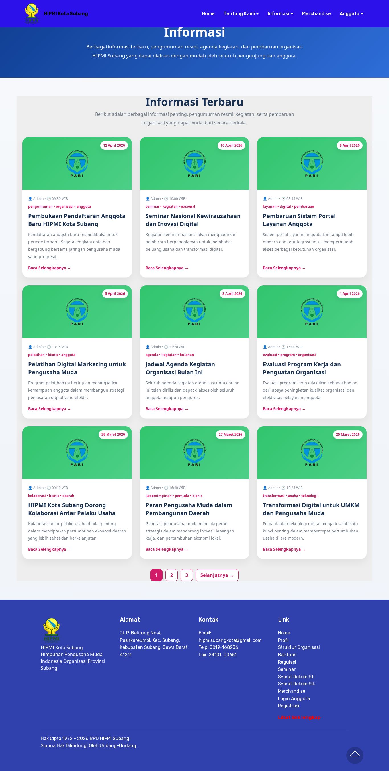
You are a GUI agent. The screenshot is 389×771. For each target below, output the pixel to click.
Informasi (278, 13)
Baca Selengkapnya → (49, 267)
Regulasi (287, 662)
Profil (283, 640)
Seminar (287, 669)
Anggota (349, 13)
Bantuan (287, 654)
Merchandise (316, 13)
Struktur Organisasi (299, 647)
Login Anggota (294, 698)
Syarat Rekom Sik (296, 683)
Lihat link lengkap (299, 717)
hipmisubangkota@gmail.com (230, 640)
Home (208, 13)
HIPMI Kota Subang (66, 13)
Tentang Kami (239, 13)
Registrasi (288, 705)
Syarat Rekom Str (296, 676)
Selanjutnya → (217, 575)
